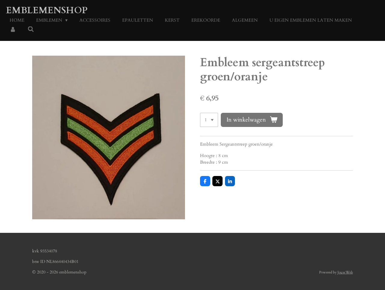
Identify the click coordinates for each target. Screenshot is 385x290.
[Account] (13, 30)
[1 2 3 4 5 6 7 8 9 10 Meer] (209, 120)
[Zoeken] (31, 29)
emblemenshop (47, 10)
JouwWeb (345, 272)
